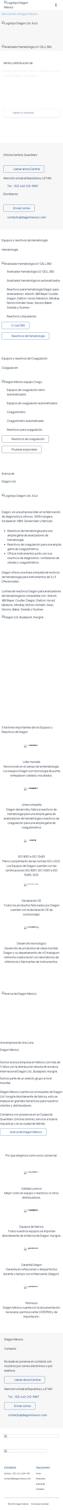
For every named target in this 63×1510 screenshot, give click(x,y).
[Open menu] (56, 4)
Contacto (40, 1489)
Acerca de (40, 1484)
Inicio (38, 1473)
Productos (40, 1478)
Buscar (31, 121)
